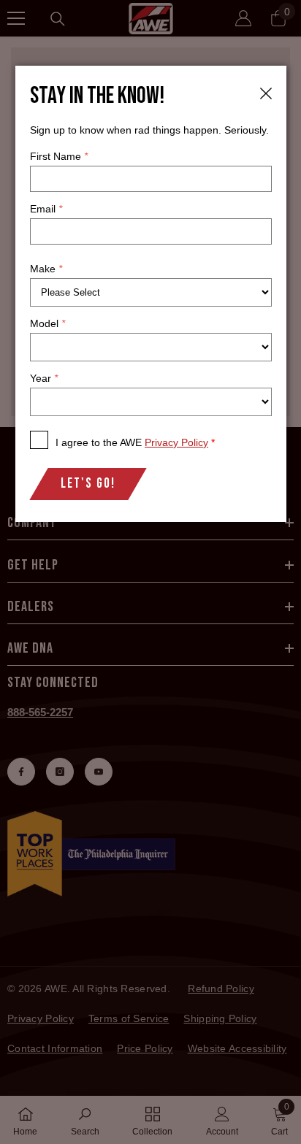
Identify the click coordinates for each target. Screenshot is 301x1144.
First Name (59, 156)
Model (47, 323)
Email (46, 209)
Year (44, 378)
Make (46, 269)
